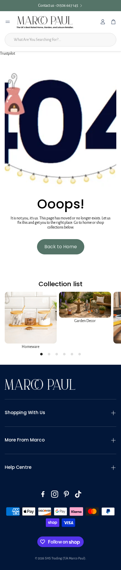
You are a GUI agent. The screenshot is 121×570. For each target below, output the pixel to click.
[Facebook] (42, 494)
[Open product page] (31, 318)
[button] (60, 413)
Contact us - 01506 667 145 (58, 6)
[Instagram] (54, 494)
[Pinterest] (66, 494)
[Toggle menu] (8, 22)
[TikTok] (78, 494)
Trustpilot (7, 53)
